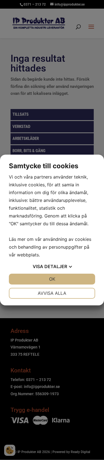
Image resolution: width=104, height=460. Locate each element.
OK (52, 279)
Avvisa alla (52, 293)
